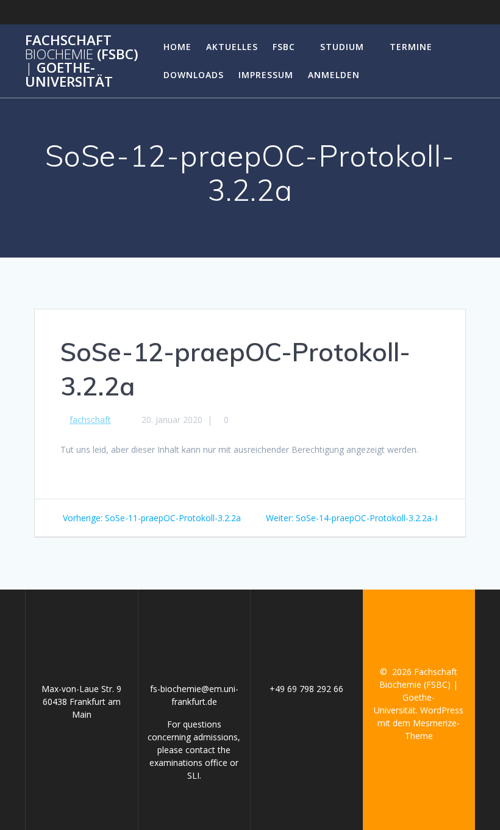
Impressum (265, 75)
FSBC (284, 46)
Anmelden (334, 75)
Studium (342, 46)
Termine (411, 46)
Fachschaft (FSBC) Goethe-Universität (81, 61)
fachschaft (90, 419)
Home (177, 46)
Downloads (193, 75)
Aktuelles (232, 46)
